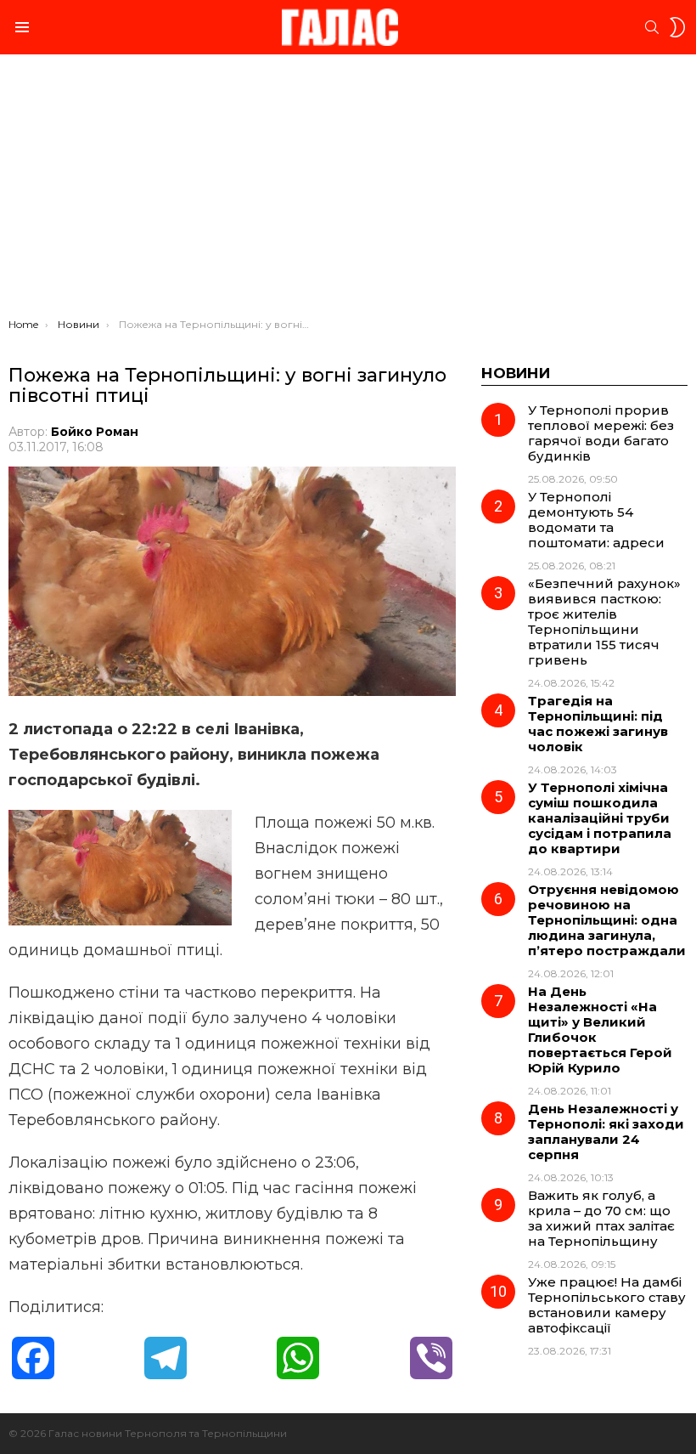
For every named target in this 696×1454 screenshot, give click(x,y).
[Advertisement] (348, 190)
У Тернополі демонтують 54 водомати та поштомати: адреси (596, 520)
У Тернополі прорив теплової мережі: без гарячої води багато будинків (601, 433)
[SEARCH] (652, 27)
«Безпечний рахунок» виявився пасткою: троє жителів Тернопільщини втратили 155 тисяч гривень (604, 621)
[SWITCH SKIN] (677, 27)
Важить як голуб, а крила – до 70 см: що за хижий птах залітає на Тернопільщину (601, 1218)
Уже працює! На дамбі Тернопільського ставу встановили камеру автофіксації (607, 1305)
